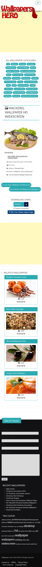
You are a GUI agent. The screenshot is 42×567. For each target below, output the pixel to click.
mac (30, 531)
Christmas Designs (12, 498)
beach (10, 522)
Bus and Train (18, 75)
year (36, 544)
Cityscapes (26, 78)
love (26, 531)
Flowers (35, 78)
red (5, 536)
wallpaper (21, 535)
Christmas (16, 78)
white (24, 540)
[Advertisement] (21, 31)
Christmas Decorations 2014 (16, 491)
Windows (16, 96)
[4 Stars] (10, 152)
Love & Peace (19, 89)
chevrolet (4, 526)
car (36, 522)
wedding (18, 540)
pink (3, 536)
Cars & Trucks (30, 75)
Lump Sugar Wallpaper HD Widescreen (16, 185)
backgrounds (34, 519)
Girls (8, 85)
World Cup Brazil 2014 (29, 96)
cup (15, 526)
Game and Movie (31, 82)
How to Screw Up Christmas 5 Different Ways (21, 500)
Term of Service (8, 565)
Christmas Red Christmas (15, 496)
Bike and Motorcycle (28, 71)
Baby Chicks (10, 489)
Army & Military (23, 67)
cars (38, 522)
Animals (22, 64)
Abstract (14, 64)
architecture (16, 520)
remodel (9, 536)
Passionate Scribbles (13, 510)
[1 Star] (5, 152)
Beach (33, 67)
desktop (29, 526)
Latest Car (8, 89)
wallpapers (8, 539)
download (4, 531)
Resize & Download (22, 208)
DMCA (13, 562)
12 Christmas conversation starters (18, 493)
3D (8, 64)
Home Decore (23, 85)
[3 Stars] (9, 152)
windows (18, 544)
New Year (8, 92)
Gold (14, 85)
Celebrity (7, 78)
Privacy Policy (22, 562)
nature (33, 531)
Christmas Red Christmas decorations (19, 505)
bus (33, 522)
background (26, 519)
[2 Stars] (7, 152)
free (13, 531)
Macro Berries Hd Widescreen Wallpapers (24, 189)
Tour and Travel (19, 92)
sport (13, 536)
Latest (32, 85)
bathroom (4, 522)
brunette (29, 522)
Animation (31, 64)
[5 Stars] (12, 152)
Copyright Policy (21, 565)
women (28, 544)
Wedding (8, 96)
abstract (4, 519)
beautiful (16, 522)
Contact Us (5, 562)
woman (23, 544)
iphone (23, 531)
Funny (20, 82)
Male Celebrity (32, 89)
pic (37, 531)
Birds (8, 75)
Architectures (10, 67)
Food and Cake (10, 82)
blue (25, 522)
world (32, 544)
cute (17, 526)
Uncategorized (32, 92)
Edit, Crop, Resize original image (21, 212)
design (21, 526)
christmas (10, 526)
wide (27, 540)
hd (16, 530)
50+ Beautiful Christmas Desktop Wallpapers (21, 503)
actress (9, 519)
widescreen (8, 543)
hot (19, 531)
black (21, 522)
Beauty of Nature (12, 71)
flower (10, 531)
